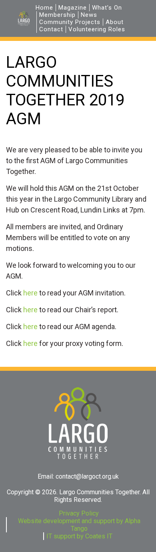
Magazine (72, 7)
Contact (51, 29)
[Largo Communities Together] (24, 18)
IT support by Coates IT (79, 536)
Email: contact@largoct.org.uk (78, 476)
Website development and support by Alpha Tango (79, 524)
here (30, 293)
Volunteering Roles (96, 29)
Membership (57, 14)
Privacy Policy (79, 513)
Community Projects (69, 22)
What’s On (107, 7)
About (115, 22)
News (89, 14)
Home (44, 7)
